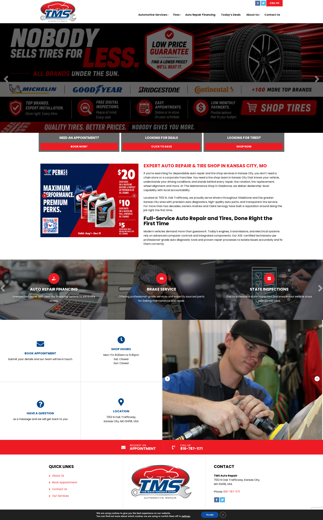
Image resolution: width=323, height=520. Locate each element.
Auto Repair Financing (200, 15)
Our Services (60, 496)
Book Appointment (64, 482)
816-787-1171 (231, 492)
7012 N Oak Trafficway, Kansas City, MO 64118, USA (121, 416)
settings (186, 516)
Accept (209, 514)
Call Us (274, 3)
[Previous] (6, 79)
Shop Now (244, 146)
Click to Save (161, 146)
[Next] (317, 79)
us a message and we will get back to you (40, 416)
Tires (176, 15)
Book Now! (79, 146)
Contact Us (272, 15)
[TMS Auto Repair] (58, 3)
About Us (252, 15)
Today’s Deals (231, 15)
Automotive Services (152, 15)
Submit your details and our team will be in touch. (40, 356)
